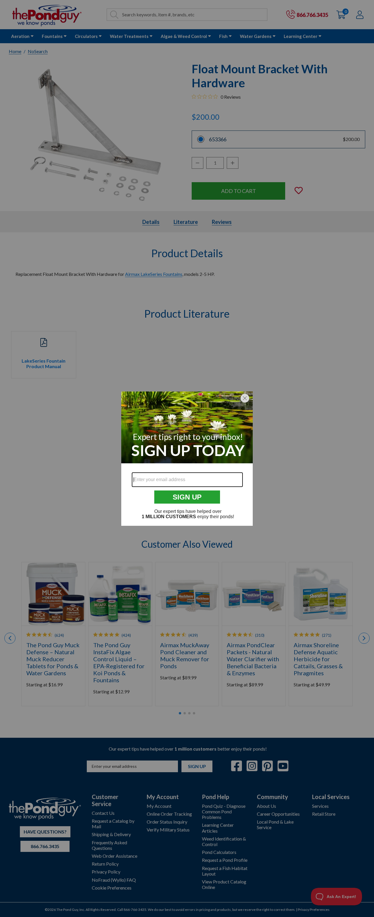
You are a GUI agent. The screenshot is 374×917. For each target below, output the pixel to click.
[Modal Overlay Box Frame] (187, 458)
